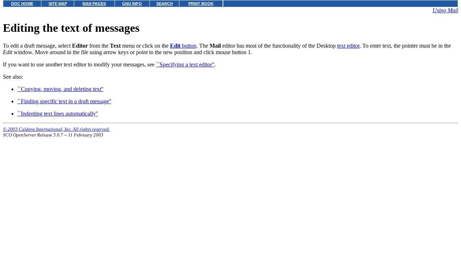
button (183, 46)
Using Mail (445, 10)
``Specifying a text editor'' (185, 64)
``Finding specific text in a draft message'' (64, 101)
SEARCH (164, 3)
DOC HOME (22, 3)
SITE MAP (58, 3)
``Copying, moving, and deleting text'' (60, 89)
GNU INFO (132, 3)
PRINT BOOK (201, 3)
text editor (348, 46)
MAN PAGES (94, 3)
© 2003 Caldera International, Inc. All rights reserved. (56, 129)
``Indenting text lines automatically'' (57, 113)
